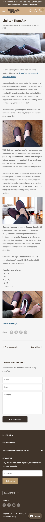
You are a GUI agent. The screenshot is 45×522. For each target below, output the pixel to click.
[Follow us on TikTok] (18, 505)
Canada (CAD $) (9, 493)
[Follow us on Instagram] (9, 505)
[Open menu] (3, 11)
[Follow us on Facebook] (4, 505)
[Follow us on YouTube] (14, 505)
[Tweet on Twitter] (21, 332)
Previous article (11, 347)
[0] (40, 10)
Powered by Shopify (9, 517)
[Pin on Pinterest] (16, 332)
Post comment (15, 419)
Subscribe (10, 481)
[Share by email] (25, 332)
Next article (35, 347)
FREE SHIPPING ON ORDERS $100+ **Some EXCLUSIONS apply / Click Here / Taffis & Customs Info (22, 3)
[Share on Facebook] (11, 332)
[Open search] (30, 10)
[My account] (35, 10)
